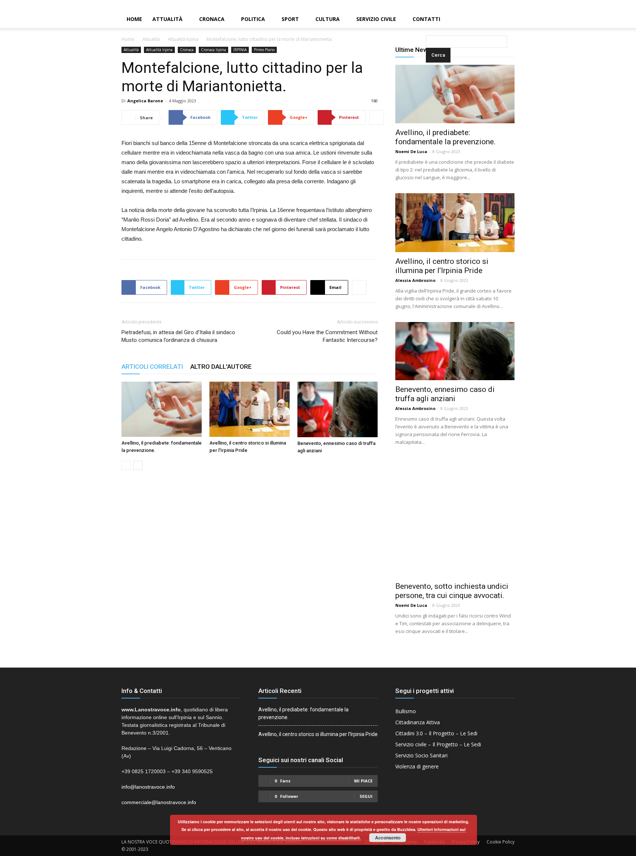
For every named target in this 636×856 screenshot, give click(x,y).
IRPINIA (240, 49)
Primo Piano (264, 49)
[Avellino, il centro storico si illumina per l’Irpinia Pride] (249, 409)
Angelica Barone (145, 100)
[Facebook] (605, 5)
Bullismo (405, 711)
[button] (427, 19)
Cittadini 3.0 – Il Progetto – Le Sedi (436, 733)
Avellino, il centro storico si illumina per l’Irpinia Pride (441, 266)
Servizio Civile (376, 18)
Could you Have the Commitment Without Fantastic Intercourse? (327, 336)
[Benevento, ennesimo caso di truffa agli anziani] (337, 409)
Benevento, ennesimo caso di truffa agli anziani (445, 394)
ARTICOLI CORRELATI (152, 366)
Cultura (327, 18)
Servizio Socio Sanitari (421, 755)
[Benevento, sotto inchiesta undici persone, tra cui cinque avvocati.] (455, 517)
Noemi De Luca (411, 151)
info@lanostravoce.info (148, 787)
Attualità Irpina (183, 39)
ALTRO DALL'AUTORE (221, 366)
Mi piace (363, 781)
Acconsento (387, 837)
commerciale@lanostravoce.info (158, 802)
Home (134, 18)
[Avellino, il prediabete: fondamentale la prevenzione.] (161, 409)
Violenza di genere (417, 766)
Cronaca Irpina (213, 49)
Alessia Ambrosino (415, 280)
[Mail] (617, 5)
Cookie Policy (501, 842)
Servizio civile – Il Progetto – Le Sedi (438, 744)
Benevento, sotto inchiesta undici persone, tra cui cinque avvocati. (451, 591)
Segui (366, 796)
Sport (290, 18)
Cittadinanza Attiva (417, 722)
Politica (253, 18)
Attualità (167, 18)
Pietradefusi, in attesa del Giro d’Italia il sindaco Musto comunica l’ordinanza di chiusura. (178, 336)
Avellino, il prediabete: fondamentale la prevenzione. (445, 137)
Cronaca (212, 18)
